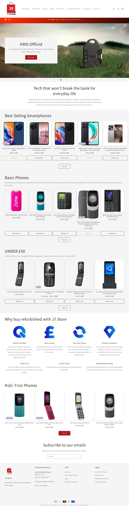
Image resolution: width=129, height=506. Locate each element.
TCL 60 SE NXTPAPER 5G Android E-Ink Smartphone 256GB (39, 149)
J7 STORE (46, 505)
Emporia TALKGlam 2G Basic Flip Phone (19, 292)
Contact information (84, 505)
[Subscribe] (80, 456)
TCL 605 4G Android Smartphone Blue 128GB (13, 149)
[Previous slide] (53, 80)
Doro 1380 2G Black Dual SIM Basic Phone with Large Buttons (64, 216)
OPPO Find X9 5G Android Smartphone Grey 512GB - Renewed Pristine (115, 149)
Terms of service (73, 505)
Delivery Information (71, 475)
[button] (61, 9)
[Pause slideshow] (75, 80)
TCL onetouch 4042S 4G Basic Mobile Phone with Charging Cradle (109, 292)
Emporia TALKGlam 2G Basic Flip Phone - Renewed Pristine (79, 292)
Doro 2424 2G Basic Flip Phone (79, 423)
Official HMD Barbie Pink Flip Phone (16, 215)
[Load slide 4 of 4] (66, 79)
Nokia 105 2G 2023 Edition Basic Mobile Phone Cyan (19, 423)
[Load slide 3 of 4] (63, 79)
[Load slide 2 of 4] (60, 79)
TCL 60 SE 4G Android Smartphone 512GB (64, 149)
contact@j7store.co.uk (43, 472)
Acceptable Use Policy (101, 478)
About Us (67, 472)
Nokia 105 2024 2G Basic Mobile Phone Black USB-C (112, 216)
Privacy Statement (100, 482)
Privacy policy (63, 505)
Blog (66, 478)
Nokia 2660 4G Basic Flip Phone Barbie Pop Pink (49, 423)
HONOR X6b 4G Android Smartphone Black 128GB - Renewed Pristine (90, 149)
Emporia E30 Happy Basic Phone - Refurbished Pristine (49, 292)
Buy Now (31, 57)
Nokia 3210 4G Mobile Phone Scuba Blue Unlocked (40, 216)
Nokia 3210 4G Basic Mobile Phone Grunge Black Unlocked (109, 423)
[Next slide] (71, 80)
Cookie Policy (99, 475)
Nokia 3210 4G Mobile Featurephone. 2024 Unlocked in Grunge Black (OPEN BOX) (88, 223)
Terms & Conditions (101, 472)
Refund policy (54, 505)
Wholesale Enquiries (71, 482)
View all (64, 166)
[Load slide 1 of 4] (58, 79)
